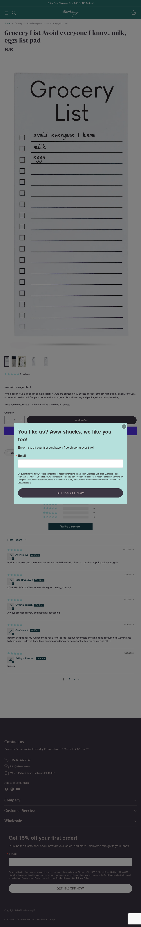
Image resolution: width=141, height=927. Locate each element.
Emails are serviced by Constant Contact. (97, 479)
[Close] (124, 426)
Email (22, 455)
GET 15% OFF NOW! (70, 493)
